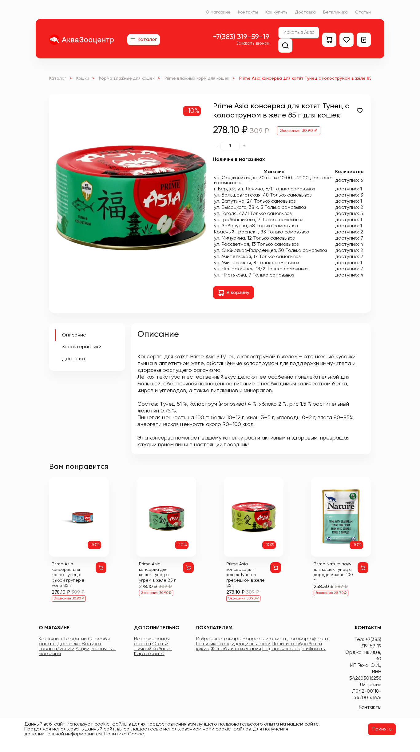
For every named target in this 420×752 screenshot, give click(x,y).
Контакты (248, 12)
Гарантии (75, 639)
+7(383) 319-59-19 (241, 37)
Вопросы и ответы (264, 639)
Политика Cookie (124, 734)
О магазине (218, 12)
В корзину (238, 292)
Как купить (276, 12)
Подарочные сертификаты (294, 649)
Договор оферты (307, 639)
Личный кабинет (153, 649)
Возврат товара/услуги (70, 646)
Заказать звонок (252, 43)
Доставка (305, 12)
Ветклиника (335, 12)
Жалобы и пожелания (236, 649)
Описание (74, 335)
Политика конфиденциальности (233, 644)
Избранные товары (218, 639)
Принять (381, 729)
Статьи (363, 12)
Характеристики (81, 346)
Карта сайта (149, 653)
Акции (82, 649)
